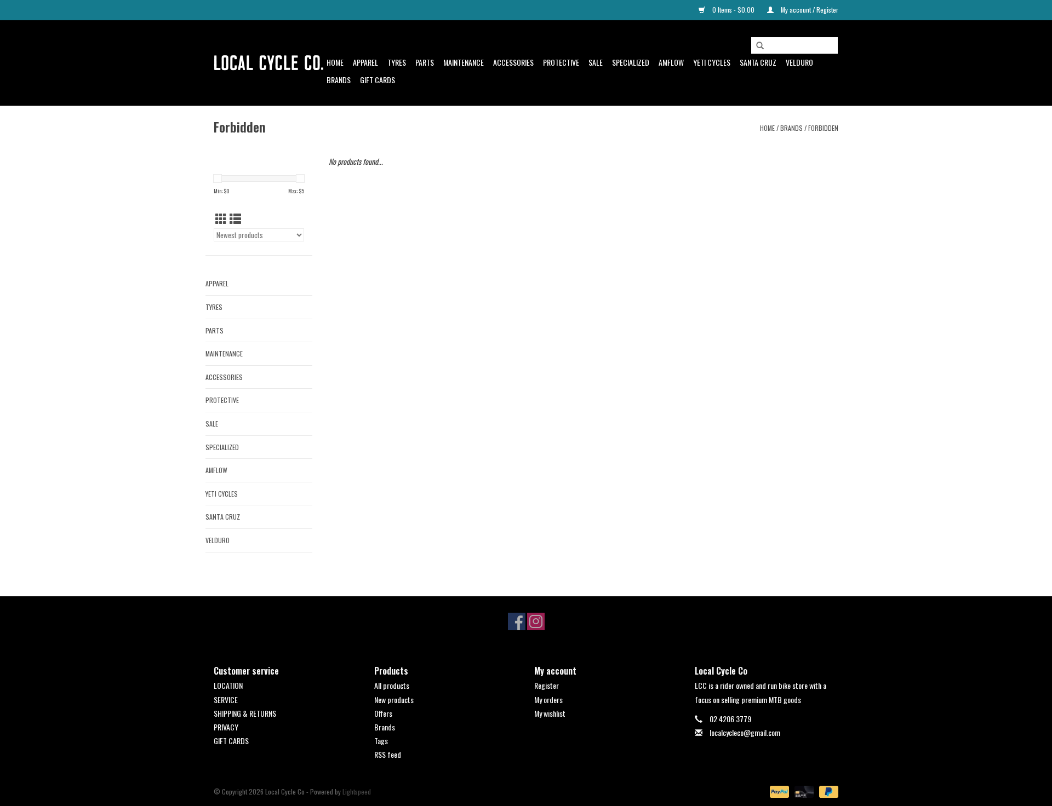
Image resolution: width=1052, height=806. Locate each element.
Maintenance (463, 62)
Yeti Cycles (711, 62)
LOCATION (228, 685)
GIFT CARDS (231, 740)
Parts (424, 62)
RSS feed (387, 754)
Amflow (671, 62)
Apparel (365, 62)
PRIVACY (226, 727)
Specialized (630, 62)
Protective (561, 62)
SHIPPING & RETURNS (245, 713)
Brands (339, 79)
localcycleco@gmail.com (745, 732)
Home (335, 62)
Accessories (513, 62)
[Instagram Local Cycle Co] (536, 621)
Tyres (396, 62)
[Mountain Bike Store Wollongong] (268, 63)
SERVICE (226, 699)
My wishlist (549, 713)
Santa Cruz (758, 62)
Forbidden (823, 128)
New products (394, 699)
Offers (383, 713)
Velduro (799, 62)
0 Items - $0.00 (733, 9)
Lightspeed (356, 791)
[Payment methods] (778, 791)
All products (391, 685)
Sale (595, 62)
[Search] (760, 46)
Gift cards (377, 79)
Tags (381, 740)
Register (546, 685)
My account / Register (808, 9)
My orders (548, 699)
